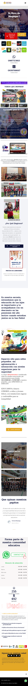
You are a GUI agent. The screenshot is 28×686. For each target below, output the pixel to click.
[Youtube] (11, 655)
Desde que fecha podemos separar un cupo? (14, 630)
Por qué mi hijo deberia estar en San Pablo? (14, 633)
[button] (3, 96)
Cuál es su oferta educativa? (10, 613)
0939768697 (14, 70)
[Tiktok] (19, 655)
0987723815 (14, 60)
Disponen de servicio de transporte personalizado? (12, 624)
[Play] (14, 96)
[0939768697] (14, 66)
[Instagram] (14, 655)
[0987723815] (14, 56)
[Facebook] (8, 655)
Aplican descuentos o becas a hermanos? (13, 627)
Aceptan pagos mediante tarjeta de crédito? (12, 636)
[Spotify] (16, 655)
